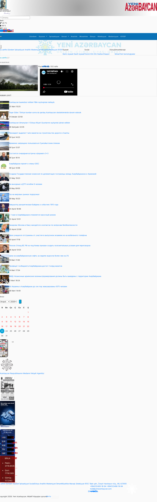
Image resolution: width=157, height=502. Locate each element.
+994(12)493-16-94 (98, 486)
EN (12, 30)
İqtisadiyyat (54, 36)
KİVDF (123, 36)
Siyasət (42, 36)
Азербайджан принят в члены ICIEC (24, 164)
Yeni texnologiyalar (127, 54)
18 (11, 326)
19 (15, 326)
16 (2, 326)
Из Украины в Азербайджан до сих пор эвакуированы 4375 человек (38, 286)
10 (6, 322)
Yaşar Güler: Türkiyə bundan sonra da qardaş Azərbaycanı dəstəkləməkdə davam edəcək (45, 112)
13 (19, 322)
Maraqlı (72, 484)
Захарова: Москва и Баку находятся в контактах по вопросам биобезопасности (43, 225)
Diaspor (106, 54)
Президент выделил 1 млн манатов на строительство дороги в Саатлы (39, 133)
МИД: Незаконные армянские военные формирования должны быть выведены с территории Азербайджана (55, 276)
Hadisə (100, 54)
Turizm (87, 54)
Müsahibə (84, 36)
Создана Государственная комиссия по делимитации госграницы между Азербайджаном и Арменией (52, 174)
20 (19, 326)
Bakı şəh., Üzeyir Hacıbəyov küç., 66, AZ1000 (108, 484)
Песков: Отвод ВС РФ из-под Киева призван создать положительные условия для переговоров (49, 245)
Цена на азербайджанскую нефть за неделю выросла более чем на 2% (39, 256)
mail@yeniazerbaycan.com (101, 489)
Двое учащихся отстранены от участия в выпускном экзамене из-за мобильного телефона (48, 235)
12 (15, 322)
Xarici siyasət (68, 54)
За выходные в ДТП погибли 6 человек (25, 184)
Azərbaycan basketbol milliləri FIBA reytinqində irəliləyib (31, 102)
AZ (9, 30)
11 (11, 322)
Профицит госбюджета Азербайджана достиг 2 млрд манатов (35, 266)
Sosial (64, 36)
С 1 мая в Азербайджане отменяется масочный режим (32, 215)
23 (2, 331)
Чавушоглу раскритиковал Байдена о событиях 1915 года (33, 205)
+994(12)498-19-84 (115, 486)
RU (11, 30)
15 (28, 322)
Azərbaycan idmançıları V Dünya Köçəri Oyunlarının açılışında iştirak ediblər (39, 123)
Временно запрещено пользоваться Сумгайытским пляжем (34, 143)
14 (24, 322)
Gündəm (33, 36)
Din (95, 54)
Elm (92, 54)
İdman (117, 54)
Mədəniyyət (113, 36)
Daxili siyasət (79, 54)
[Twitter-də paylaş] (43, 66)
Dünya (92, 36)
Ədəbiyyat (102, 36)
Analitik (74, 36)
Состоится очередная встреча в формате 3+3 (28, 153)
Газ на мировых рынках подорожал (24, 194)
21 (24, 326)
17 (6, 326)
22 (28, 326)
